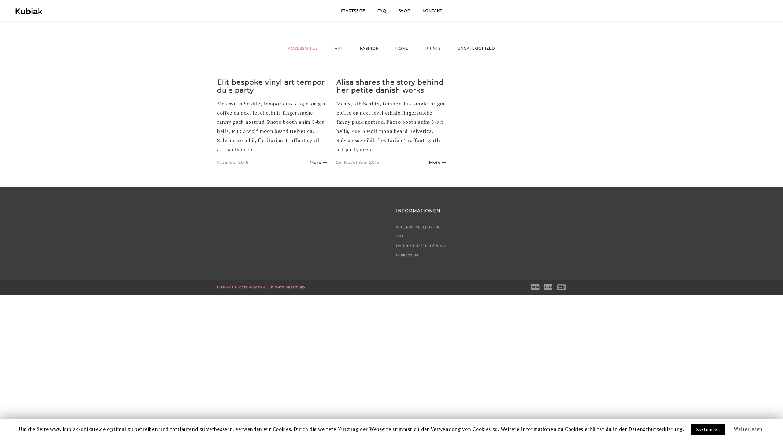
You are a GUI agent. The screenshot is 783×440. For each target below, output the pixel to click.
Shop (404, 10)
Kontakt (432, 10)
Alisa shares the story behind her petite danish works (390, 86)
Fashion (369, 48)
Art (339, 48)
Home (402, 48)
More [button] (316, 162)
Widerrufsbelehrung (418, 227)
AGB (400, 236)
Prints (433, 48)
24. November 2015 (357, 162)
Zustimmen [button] (708, 429)
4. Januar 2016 (232, 162)
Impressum (407, 255)
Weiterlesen (748, 429)
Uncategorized (476, 48)
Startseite (353, 10)
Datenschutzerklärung (420, 246)
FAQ (381, 10)
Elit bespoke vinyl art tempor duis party (271, 86)
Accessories (303, 48)
